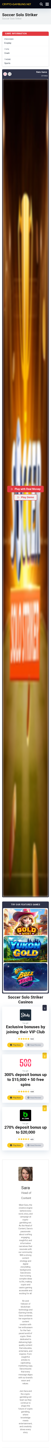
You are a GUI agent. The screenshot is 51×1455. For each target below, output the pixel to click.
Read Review (35, 1045)
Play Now (16, 1045)
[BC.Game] (25, 1120)
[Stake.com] (25, 1020)
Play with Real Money (27, 489)
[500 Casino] (25, 1067)
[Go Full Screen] (9, 74)
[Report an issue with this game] (5, 74)
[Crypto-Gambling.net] (16, 4)
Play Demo (27, 497)
